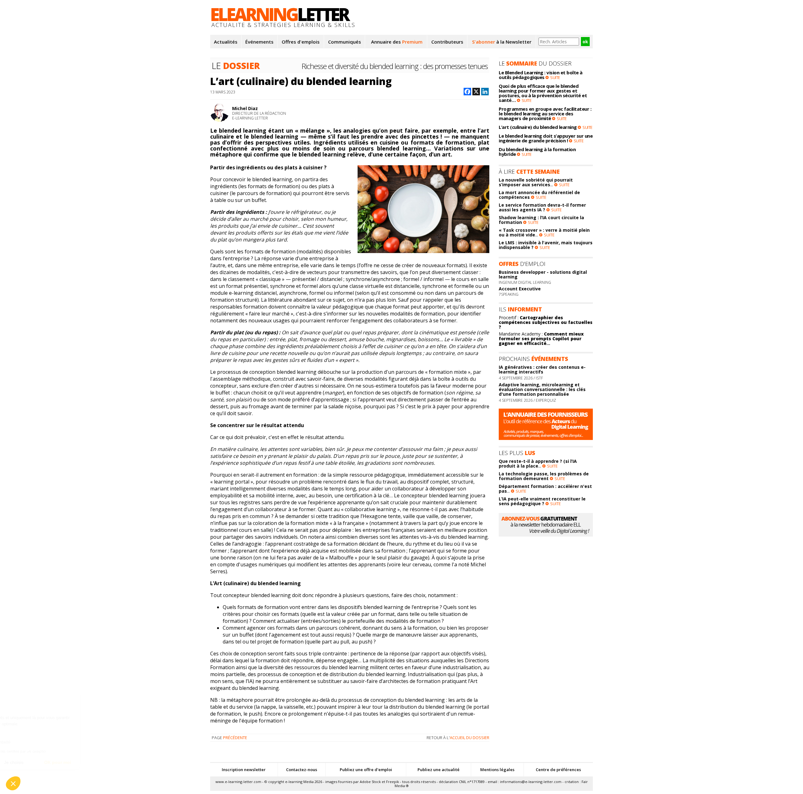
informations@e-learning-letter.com (530, 781)
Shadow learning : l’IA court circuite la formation (541, 219)
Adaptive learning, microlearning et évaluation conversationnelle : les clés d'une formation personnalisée (542, 389)
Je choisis (72, 762)
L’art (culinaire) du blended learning (301, 81)
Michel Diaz (245, 108)
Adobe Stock (370, 781)
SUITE (555, 77)
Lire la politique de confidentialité (41, 742)
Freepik (392, 781)
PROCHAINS (533, 359)
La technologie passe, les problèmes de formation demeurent (544, 476)
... (541, 338)
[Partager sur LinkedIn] (485, 92)
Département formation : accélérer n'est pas (545, 488)
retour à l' (458, 737)
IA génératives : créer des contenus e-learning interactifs (542, 369)
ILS (520, 309)
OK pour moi (116, 762)
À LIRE (529, 171)
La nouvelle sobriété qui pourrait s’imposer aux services (536, 182)
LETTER (279, 14)
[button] (13, 783)
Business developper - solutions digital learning (543, 274)
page (229, 737)
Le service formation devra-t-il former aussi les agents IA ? (542, 207)
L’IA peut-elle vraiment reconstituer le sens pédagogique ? (542, 501)
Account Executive (520, 289)
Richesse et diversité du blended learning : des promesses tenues (395, 66)
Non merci (28, 762)
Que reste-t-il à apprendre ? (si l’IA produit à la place (538, 463)
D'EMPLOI (522, 263)
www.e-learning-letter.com (238, 781)
